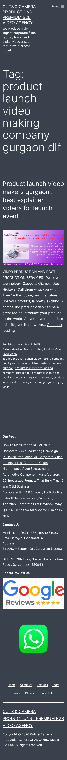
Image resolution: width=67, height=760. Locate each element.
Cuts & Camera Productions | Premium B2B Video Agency (33, 718)
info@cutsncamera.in (27, 538)
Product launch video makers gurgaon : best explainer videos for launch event (33, 200)
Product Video (32, 349)
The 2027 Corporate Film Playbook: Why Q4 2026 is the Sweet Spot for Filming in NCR (32, 510)
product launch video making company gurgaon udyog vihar (33, 382)
